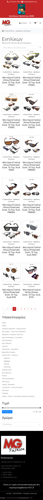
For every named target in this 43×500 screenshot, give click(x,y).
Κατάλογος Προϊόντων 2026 (21, 16)
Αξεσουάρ (7, 367)
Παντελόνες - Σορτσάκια (10, 349)
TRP (31, 498)
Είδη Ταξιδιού (7, 343)
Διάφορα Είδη (6, 370)
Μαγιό (4, 323)
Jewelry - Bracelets (8, 384)
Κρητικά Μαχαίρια (8, 379)
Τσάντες (5, 346)
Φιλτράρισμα (7, 412)
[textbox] (21, 424)
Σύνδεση (23, 23)
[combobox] (21, 424)
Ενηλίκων (7, 361)
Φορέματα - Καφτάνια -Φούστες (12, 334)
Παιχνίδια (5, 390)
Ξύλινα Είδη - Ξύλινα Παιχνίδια (12, 387)
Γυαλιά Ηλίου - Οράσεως (10, 355)
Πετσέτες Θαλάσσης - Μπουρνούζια (14, 329)
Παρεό (4, 326)
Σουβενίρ (5, 393)
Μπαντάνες (6, 381)
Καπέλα (4, 376)
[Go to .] (3, 31)
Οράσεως (7, 358)
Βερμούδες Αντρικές (8, 352)
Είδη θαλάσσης (7, 340)
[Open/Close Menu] (40, 23)
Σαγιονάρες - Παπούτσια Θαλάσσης (14, 331)
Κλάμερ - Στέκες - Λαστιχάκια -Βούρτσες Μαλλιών (18, 396)
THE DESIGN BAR (12, 498)
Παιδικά (6, 364)
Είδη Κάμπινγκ (6, 373)
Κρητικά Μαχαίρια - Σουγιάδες (12, 337)
